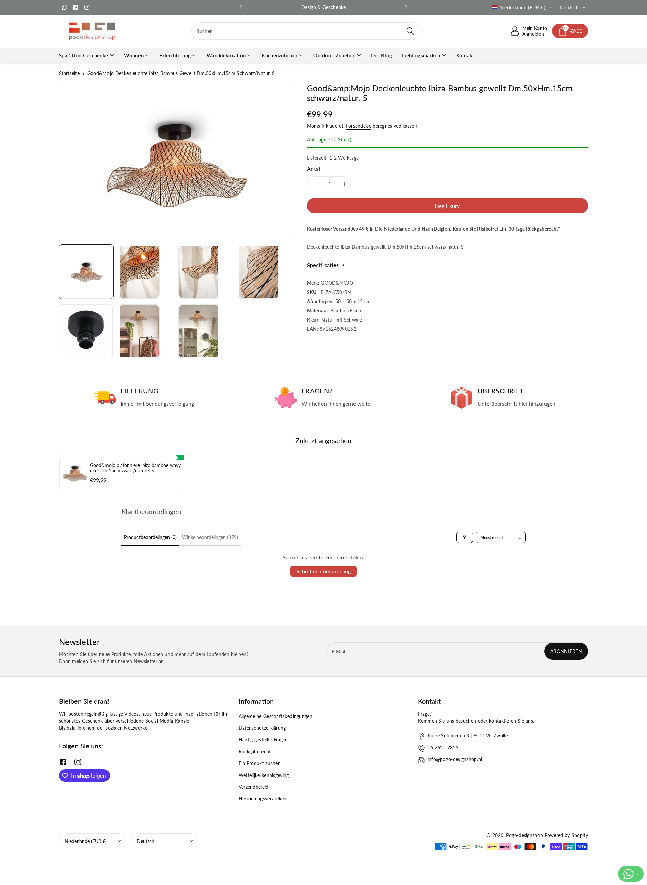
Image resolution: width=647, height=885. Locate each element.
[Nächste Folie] (406, 7)
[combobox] (307, 31)
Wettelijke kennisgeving (264, 775)
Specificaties (326, 265)
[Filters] (464, 537)
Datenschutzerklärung (262, 728)
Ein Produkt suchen (260, 763)
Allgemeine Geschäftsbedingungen (275, 716)
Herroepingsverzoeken (263, 798)
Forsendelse (358, 126)
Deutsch (145, 841)
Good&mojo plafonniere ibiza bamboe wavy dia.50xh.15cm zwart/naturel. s (135, 468)
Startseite (69, 73)
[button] (570, 31)
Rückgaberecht (255, 751)
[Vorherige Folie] (240, 7)
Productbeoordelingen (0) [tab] (150, 537)
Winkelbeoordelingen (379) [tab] (210, 537)
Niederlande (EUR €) (86, 841)
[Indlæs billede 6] (139, 331)
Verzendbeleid (254, 787)
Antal (314, 168)
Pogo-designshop (524, 835)
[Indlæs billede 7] (198, 331)
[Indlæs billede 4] (258, 272)
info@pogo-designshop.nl (455, 759)
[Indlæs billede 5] (86, 331)
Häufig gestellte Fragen (263, 739)
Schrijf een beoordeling (323, 571)
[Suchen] (410, 31)
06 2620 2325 (443, 747)
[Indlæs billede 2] (139, 272)
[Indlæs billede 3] (198, 272)
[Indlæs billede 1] (86, 272)
